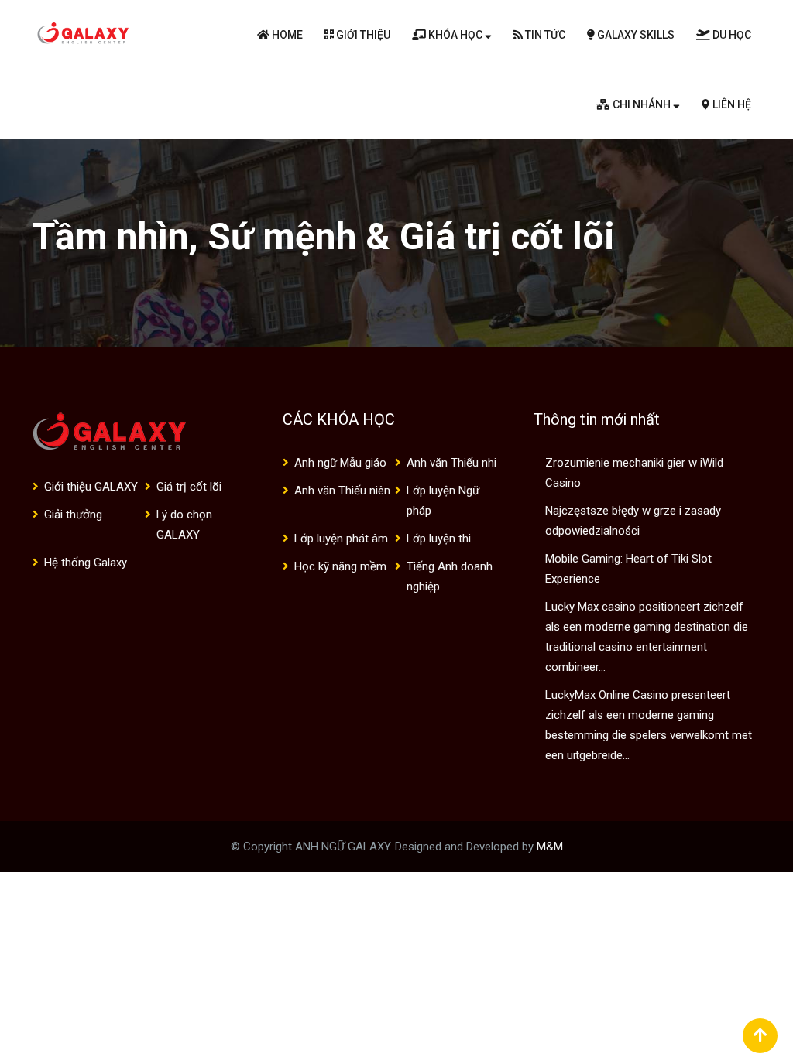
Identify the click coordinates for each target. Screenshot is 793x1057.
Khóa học (455, 35)
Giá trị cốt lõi (188, 487)
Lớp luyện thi (439, 539)
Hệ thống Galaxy (85, 563)
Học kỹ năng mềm (340, 566)
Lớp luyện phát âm (341, 539)
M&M (550, 846)
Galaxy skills (635, 35)
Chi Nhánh (641, 104)
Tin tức (544, 35)
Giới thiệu (362, 35)
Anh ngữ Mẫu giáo (340, 463)
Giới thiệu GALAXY (91, 487)
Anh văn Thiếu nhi (451, 463)
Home (286, 35)
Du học (730, 35)
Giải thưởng (73, 515)
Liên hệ (730, 104)
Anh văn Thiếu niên (342, 491)
